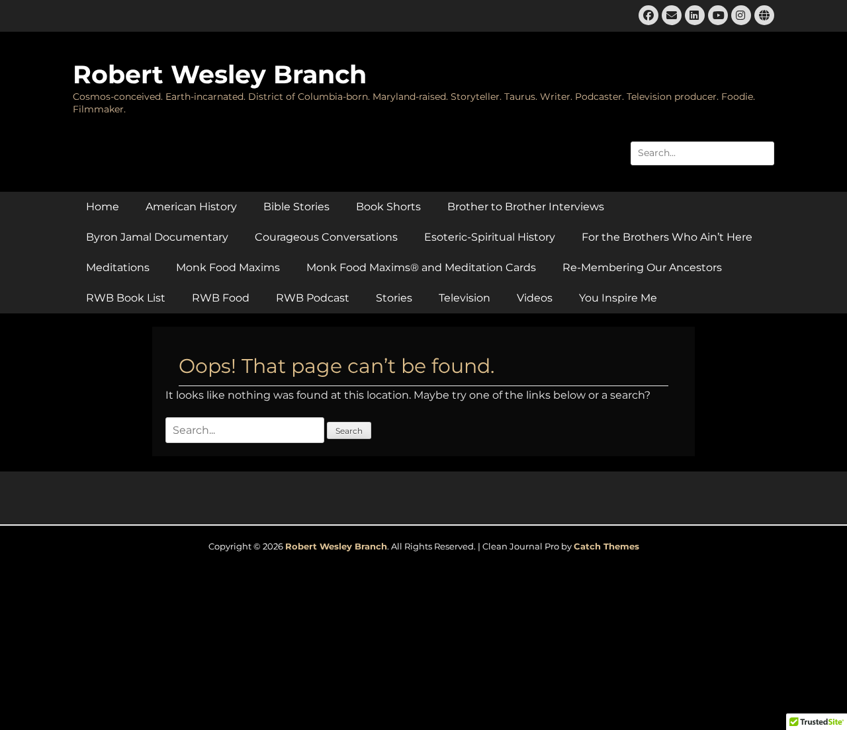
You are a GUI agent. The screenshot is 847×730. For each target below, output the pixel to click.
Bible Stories (296, 206)
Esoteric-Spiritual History (489, 237)
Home (102, 206)
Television (464, 298)
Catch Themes (606, 546)
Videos (535, 298)
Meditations (118, 267)
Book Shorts (388, 206)
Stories (394, 298)
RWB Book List (125, 298)
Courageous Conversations (326, 237)
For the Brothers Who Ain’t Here (667, 237)
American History (191, 206)
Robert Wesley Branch (220, 74)
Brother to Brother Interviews (525, 206)
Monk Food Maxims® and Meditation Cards (421, 267)
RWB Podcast (312, 298)
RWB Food (220, 298)
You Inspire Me (618, 298)
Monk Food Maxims (228, 267)
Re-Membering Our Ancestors (642, 267)
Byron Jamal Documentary (157, 237)
